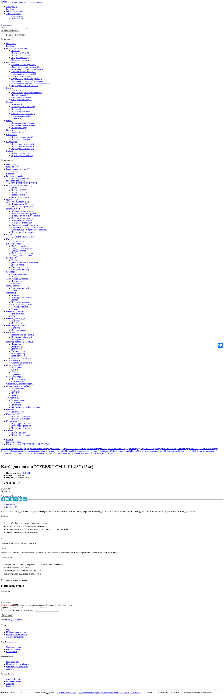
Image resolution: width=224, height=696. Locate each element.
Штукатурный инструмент (23, 232)
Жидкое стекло (18, 351)
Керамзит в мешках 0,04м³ (23, 237)
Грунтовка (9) (12, 199)
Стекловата (16, 402)
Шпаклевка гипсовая (20, 419)
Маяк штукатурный (20, 288)
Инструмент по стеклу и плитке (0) (27, 69)
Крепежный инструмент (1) (23, 72)
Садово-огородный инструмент (25, 225)
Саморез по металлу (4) (21, 100)
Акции (9, 669)
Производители (13, 662)
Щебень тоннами (19, 433)
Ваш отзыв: (6, 602)
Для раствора (17, 346)
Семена (14, 370)
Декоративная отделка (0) (17, 202)
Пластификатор (18, 353)
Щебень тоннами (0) (20, 153)
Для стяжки (16, 349)
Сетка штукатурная (207, 451)
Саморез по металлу (20, 269)
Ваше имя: (5, 591)
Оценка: (4, 607)
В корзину (6, 492)
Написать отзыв (18, 496)
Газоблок (10, 46)
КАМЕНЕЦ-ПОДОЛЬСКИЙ (24, 183)
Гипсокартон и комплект (17, 48)
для (12, 620)
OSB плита (11, 44)
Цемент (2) (11, 409)
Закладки (10, 684)
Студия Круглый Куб (66, 693)
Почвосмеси (16, 367)
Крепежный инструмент (22, 218)
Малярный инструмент (21, 220)
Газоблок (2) (11, 174)
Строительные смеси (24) (17, 386)
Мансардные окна (19, 274)
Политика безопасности (16, 634)
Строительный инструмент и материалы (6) (30, 83)
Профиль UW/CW (19, 192)
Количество (6, 489)
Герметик (15, 328)
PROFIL (15, 171)
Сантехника (173, 451)
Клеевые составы (14, 442)
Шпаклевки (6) (12, 414)
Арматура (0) (17, 104)
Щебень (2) (11, 430)
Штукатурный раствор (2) (22, 149)
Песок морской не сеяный (22, 335)
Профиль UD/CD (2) (20, 53)
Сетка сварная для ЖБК (21, 304)
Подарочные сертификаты (18, 664)
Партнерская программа (17, 666)
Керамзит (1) (11, 234)
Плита (14, 188)
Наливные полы (83, 451)
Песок (9, 121)
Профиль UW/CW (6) (20, 55)
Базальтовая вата (18, 400)
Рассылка (10, 686)
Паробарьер (16, 323)
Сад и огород (189, 451)
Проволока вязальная (20, 302)
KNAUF (15, 393)
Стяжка (14, 316)
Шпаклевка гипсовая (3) (22, 139)
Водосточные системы (39, 448)
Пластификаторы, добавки (153, 451)
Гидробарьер (17, 321)
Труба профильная (19, 307)
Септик (14, 372)
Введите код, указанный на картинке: (17, 610)
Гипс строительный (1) (16, 181)
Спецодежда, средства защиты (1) (21, 384)
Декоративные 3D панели (22, 204)
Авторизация (17, 18)
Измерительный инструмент (24, 213)
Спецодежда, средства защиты (16, 453)
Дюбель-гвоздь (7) (19, 95)
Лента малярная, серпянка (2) (19, 279)
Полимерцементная (20, 178)
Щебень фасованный (20, 435)
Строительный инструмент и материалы (29, 230)
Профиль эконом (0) (20, 58)
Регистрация (17, 16)
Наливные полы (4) (14, 311)
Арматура (15, 295)
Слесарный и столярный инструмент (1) (29, 81)
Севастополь (6, 25)
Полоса (14, 300)
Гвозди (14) (16, 90)
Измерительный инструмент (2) (25, 67)
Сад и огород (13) (14, 365)
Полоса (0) (16, 109)
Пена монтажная (18, 330)
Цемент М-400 (17, 412)
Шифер (14, 276)
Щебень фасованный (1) (22, 156)
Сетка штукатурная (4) (16, 377)
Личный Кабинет (14, 679)
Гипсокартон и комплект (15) (19, 185)
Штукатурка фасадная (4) (22, 146)
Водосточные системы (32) (18, 169)
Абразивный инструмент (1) (23, 65)
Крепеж (9, 88)
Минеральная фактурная (22, 206)
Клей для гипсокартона (21, 248)
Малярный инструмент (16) (23, 74)
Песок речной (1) (19, 128)
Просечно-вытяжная (20, 379)
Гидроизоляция (71, 448)
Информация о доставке (17, 632)
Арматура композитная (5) (23, 107)
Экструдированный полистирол (25, 407)
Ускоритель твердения (21, 358)
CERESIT (15, 391)
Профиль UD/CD (19, 190)
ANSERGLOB (17, 388)
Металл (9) (11, 293)
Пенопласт (16, 405)
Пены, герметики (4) (15, 325)
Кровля (17, 451)
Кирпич (194, 448)
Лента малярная (18, 281)
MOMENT (16, 395)
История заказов (13, 681)
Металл (9, 102)
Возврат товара (13, 649)
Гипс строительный (89, 448)
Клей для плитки (18, 251)
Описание (10, 505)
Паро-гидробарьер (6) (15, 318)
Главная (9, 439)
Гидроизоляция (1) (14, 176)
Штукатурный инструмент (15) (25, 86)
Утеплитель (61, 453)
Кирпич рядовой (18, 241)
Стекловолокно (18, 381)
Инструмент (11, 62)
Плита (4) (15, 51)
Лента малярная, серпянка (35, 451)
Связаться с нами (13, 647)
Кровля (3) (11, 272)
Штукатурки (11, 142)
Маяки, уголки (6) (14, 286)
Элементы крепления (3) (22, 60)
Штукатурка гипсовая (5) (22, 144)
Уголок (14, 290)
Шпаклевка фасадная (20, 416)
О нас (8, 630)
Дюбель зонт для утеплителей (24, 262)
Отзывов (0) (11, 507)
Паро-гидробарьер (102, 451)
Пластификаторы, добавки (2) (19, 342)
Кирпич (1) (11, 239)
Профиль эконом (18, 195)
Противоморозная (19, 356)
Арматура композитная (21, 297)
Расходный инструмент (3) (23, 76)
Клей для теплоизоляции (22, 253)
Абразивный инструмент (22, 211)
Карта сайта (11, 651)
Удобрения (16, 374)
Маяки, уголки (57, 451)
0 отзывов (5, 496)
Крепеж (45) (11, 258)
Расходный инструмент (21, 223)
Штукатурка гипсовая (21, 423)
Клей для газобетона (20, 246)
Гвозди (14, 260)
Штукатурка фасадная (21, 426)
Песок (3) (10, 332)
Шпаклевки (11, 135)
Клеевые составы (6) (15, 244)
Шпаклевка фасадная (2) (22, 137)
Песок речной (17, 339)
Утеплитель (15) (13, 398)
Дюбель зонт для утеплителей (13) (26, 93)
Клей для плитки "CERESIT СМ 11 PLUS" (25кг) (28, 444)
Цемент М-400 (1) (19, 132)
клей (8, 620)
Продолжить (7, 615)
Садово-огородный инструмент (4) (26, 79)
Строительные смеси (42, 453)
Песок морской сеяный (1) (23, 125)
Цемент (9, 130)
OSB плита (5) (12, 164)
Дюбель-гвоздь (18, 265)
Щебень (9, 151)
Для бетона (16, 344)
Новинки (20, 448)
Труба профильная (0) (21, 116)
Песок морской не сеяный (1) (24, 123)
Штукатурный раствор (21, 428)
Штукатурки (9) (13, 421)
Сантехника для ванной (22, 363)
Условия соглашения (15, 637)
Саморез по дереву (19, 267)
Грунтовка (133, 448)
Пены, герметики (121, 451)
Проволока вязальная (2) (22, 111)
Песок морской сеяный (21, 337)
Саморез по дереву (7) (21, 97)
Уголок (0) (16, 118)
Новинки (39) (12, 167)
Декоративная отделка (150, 448)
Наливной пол (17, 314)
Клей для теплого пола (21, 255)
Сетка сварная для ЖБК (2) (23, 114)
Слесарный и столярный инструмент (27, 227)
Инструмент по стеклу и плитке (25, 216)
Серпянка (15, 283)
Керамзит (183, 448)
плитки (18, 620)
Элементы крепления (20, 197)
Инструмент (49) (13, 209)
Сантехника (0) (13, 360)
